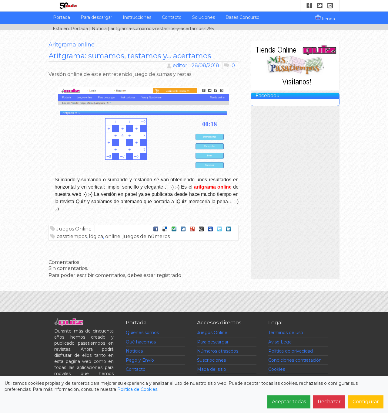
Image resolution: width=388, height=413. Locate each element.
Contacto (172, 17)
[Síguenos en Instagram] (330, 5)
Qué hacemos (141, 342)
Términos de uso (285, 332)
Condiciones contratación (295, 360)
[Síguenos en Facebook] (309, 5)
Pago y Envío (140, 360)
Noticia (99, 28)
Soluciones (203, 17)
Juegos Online (74, 229)
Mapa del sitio (211, 369)
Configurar (366, 401)
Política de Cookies (137, 389)
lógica (96, 236)
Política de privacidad (290, 351)
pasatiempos (71, 236)
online (112, 236)
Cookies (276, 369)
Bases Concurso (242, 17)
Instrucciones (137, 17)
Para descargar (96, 17)
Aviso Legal (280, 342)
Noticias (134, 351)
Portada (61, 17)
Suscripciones (211, 360)
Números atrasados (217, 351)
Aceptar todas (289, 401)
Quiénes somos (142, 332)
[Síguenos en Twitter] (319, 5)
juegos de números (146, 236)
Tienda (328, 19)
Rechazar (329, 401)
